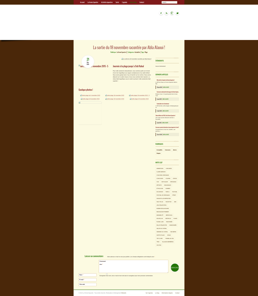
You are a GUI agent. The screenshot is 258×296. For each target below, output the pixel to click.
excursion (160, 191)
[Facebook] (161, 13)
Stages (159, 153)
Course (168, 178)
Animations (160, 168)
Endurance (167, 185)
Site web (82, 284)
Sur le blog (133, 2)
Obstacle (168, 218)
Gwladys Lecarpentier (164, 198)
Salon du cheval (162, 228)
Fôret (174, 195)
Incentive (168, 201)
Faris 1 (168, 191)
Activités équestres (107, 2)
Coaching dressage (163, 175)
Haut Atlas (160, 201)
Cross (175, 178)
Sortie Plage (161, 235)
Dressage (173, 181)
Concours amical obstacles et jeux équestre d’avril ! (167, 127)
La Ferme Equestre (93, 2)
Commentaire (103, 263)
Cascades (169, 168)
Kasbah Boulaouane (163, 208)
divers (175, 150)
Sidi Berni (173, 231)
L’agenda (124, 2)
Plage (146, 52)
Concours (168, 150)
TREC (158, 241)
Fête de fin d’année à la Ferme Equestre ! (165, 80)
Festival (174, 191)
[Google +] (172, 13)
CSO (158, 181)
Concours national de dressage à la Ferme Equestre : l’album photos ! (168, 92)
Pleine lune (160, 221)
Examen (168, 188)
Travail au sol (169, 238)
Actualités (137, 52)
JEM (175, 201)
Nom (81, 275)
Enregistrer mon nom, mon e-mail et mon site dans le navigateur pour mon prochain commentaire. (126, 275)
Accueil (82, 2)
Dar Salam (164, 181)
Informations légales (167, 293)
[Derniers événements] (166, 13)
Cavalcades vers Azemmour (163, 104)
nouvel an (160, 218)
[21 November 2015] (88, 56)
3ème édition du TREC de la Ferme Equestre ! (165, 115)
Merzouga (169, 215)
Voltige (159, 245)
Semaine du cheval (162, 231)
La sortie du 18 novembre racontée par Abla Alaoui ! (129, 47)
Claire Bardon (161, 171)
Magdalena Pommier (163, 211)
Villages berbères (167, 241)
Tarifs (117, 2)
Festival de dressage (163, 195)
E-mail (81, 279)
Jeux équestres (161, 205)
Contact (141, 2)
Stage (169, 235)
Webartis (123, 293)
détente (159, 185)
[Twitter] (177, 13)
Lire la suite (166, 87)
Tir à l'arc (160, 238)
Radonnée (169, 221)
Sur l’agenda (149, 293)
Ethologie (160, 188)
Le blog (157, 293)
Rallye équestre (162, 225)
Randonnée (172, 225)
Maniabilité (160, 215)
